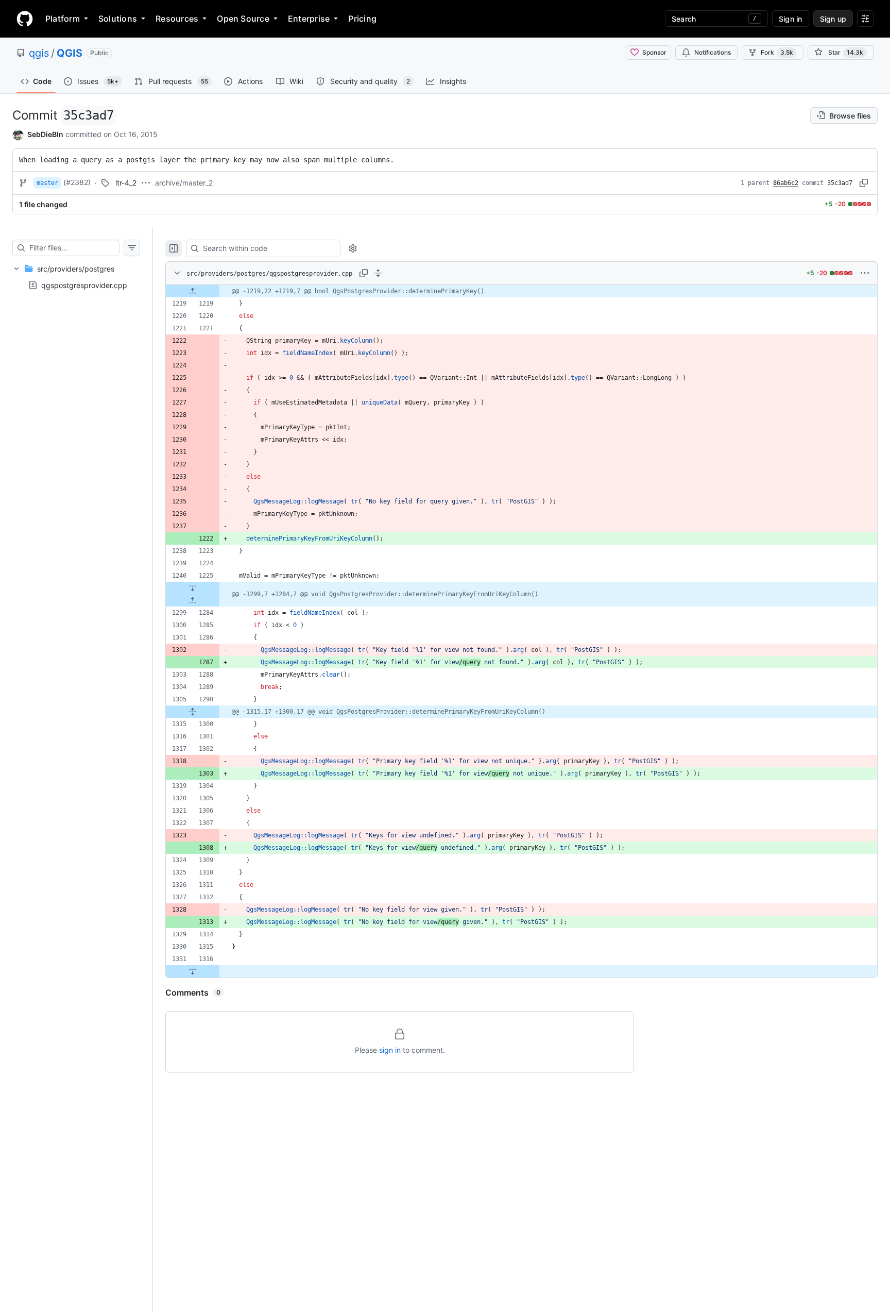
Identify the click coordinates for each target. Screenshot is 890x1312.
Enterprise (309, 18)
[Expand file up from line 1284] (192, 600)
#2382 (77, 182)
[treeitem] (76, 276)
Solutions (117, 18)
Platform (62, 18)
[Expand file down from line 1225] (192, 588)
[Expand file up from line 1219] (192, 291)
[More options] (865, 273)
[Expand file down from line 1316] (192, 971)
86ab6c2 (785, 183)
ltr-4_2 (125, 182)
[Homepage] (24, 18)
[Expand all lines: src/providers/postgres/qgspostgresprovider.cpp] (378, 273)
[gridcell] (521, 291)
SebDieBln (45, 134)
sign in (390, 1050)
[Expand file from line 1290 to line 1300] (192, 711)
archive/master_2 (184, 182)
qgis (39, 53)
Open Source (243, 18)
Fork (777, 52)
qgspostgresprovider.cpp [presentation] (84, 284)
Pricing (362, 18)
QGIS (69, 53)
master (47, 183)
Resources (177, 18)
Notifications (712, 52)
